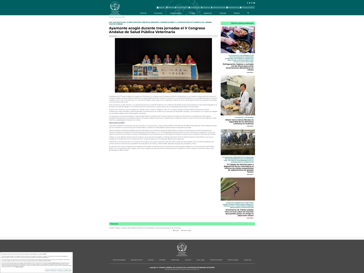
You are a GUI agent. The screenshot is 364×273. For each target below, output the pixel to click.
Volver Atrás (187, 230)
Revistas (151, 260)
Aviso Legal (200, 260)
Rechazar (53, 270)
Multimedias (175, 260)
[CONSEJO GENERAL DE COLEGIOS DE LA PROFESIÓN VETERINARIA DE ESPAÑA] (120, 8)
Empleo (192, 13)
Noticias (223, 13)
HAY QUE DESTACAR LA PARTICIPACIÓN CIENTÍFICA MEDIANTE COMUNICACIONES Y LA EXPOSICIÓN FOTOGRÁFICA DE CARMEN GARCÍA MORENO (160, 23)
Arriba (176, 230)
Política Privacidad (216, 260)
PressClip (162, 260)
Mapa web (247, 260)
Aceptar (47, 270)
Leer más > (250, 72)
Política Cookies (233, 260)
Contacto (188, 260)
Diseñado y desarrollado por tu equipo (182, 269)
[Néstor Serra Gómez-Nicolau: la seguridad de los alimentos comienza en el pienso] (238, 95)
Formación (158, 13)
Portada (111, 17)
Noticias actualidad (120, 17)
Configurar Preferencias (64, 270)
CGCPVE (143, 13)
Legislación (207, 13)
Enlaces (237, 13)
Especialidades (176, 13)
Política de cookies (19, 266)
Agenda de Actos (136, 260)
